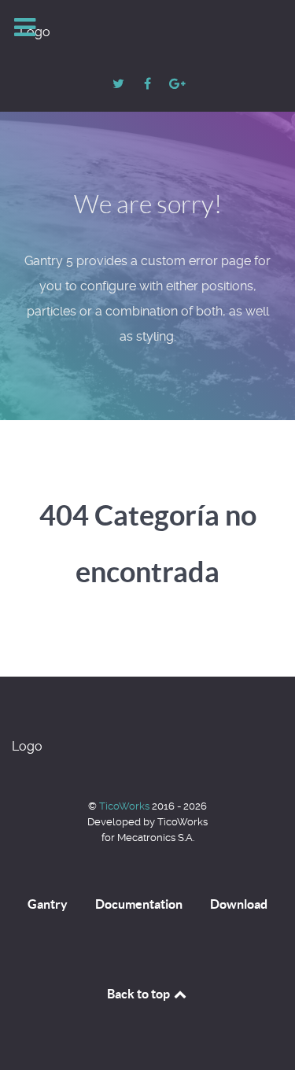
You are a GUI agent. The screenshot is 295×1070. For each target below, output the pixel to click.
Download (238, 904)
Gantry (48, 904)
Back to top (139, 994)
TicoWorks (125, 806)
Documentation (139, 904)
